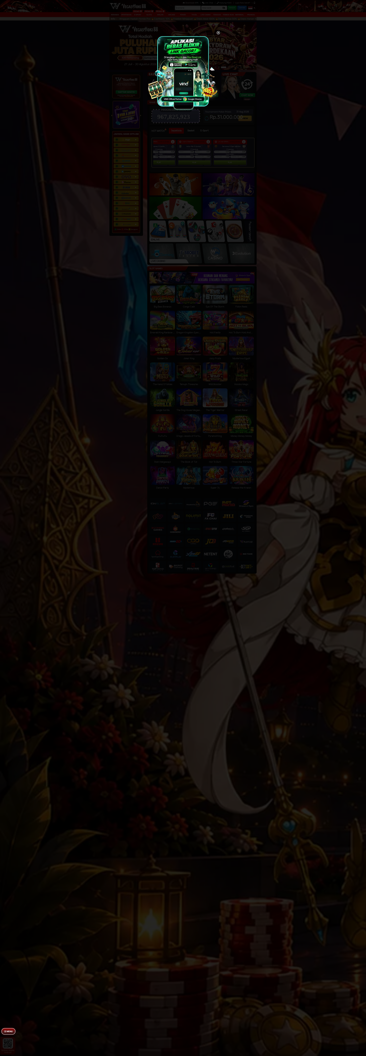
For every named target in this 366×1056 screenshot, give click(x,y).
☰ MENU (8, 1031)
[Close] (218, 33)
